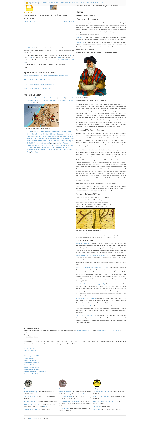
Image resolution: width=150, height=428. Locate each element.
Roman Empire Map (65, 391)
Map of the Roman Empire (83, 243)
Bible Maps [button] (45, 2)
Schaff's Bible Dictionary (31, 367)
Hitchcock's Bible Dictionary (33, 374)
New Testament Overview (101, 396)
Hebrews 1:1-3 (80, 23)
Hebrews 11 (62, 100)
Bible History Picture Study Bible (108, 330)
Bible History (33, 418)
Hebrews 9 (45, 100)
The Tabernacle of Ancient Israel (69, 401)
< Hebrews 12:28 (29, 21)
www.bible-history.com (84, 330)
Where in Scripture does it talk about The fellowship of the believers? (46, 75)
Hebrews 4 (53, 98)
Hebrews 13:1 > (69, 21)
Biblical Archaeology (30, 391)
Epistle (59, 57)
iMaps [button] (89, 2)
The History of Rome (65, 397)
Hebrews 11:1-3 (80, 42)
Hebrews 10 (54, 100)
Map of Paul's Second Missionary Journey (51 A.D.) (91, 267)
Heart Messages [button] (66, 2)
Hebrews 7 (30, 100)
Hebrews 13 (33, 102)
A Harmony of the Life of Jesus (103, 401)
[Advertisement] (49, 34)
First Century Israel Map (31, 404)
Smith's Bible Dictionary (31, 362)
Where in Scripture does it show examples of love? (40, 84)
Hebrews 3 (45, 98)
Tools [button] (82, 2)
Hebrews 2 (38, 98)
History (95, 389)
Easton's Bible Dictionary (32, 365)
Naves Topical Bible (30, 360)
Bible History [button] (97, 2)
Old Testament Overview (101, 391)
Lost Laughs (97, 406)
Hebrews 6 (69, 98)
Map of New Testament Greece (85, 306)
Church (30, 57)
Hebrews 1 (30, 98)
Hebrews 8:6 (79, 37)
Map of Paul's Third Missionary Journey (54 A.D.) (90, 284)
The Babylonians (64, 408)
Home (26, 389)
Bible (60, 389)
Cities (45, 406)
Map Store (96, 409)
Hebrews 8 (38, 100)
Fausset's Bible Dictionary (32, 369)
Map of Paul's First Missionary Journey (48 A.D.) (90, 255)
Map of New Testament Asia (84, 315)
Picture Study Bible (30, 401)
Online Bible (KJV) (30, 358)
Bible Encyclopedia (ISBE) (32, 356)
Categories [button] (55, 2)
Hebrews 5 (61, 98)
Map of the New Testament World (86, 298)
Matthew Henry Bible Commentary (35, 371)
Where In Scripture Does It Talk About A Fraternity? (40, 80)
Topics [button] (76, 2)
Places (85, 394)
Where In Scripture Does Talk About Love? (37, 88)
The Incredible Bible (30, 409)
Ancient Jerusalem (30, 396)
